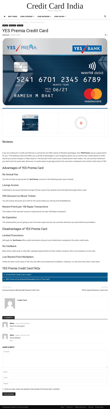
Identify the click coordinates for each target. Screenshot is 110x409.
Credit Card (5, 35)
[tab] (55, 275)
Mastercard (12, 25)
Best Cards (12, 16)
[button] (105, 17)
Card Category (26, 16)
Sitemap (90, 407)
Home (4, 22)
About (62, 407)
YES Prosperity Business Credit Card (95, 290)
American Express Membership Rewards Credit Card (20, 290)
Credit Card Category (14, 22)
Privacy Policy (99, 407)
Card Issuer (59, 16)
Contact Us (69, 407)
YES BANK (20, 25)
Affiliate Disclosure (80, 407)
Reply (11, 329)
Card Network (43, 16)
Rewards (25, 22)
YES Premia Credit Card (25, 30)
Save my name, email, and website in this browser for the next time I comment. (32, 389)
